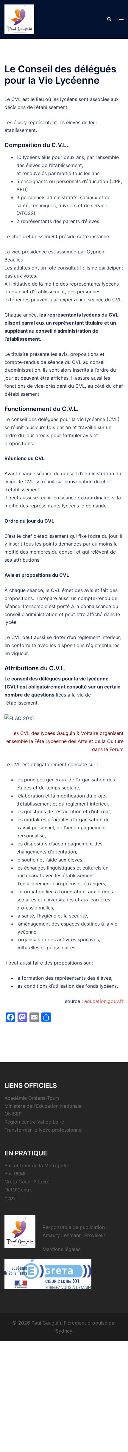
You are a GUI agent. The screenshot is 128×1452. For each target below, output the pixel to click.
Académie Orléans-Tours (32, 1098)
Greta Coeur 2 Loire (26, 1182)
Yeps (9, 1198)
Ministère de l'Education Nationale (43, 1106)
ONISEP (13, 1114)
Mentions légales (61, 1249)
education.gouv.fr (104, 1001)
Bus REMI (14, 1174)
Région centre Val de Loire (34, 1122)
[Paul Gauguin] (19, 19)
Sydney (64, 1331)
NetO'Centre (18, 1190)
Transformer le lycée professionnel (43, 1130)
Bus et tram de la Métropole (36, 1166)
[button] (109, 19)
